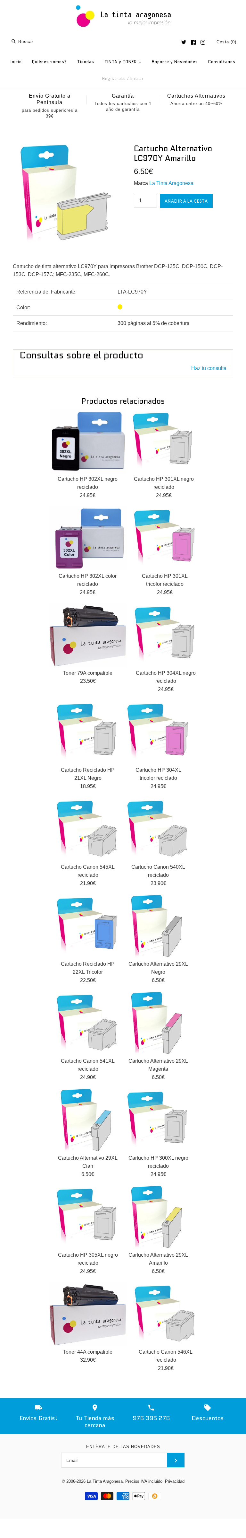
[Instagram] (203, 42)
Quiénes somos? (49, 62)
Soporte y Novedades (175, 62)
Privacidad (174, 1481)
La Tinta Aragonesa (171, 183)
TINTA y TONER (123, 62)
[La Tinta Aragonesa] (123, 4)
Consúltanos (221, 62)
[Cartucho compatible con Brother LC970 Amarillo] (62, 147)
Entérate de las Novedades (123, 1446)
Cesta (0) (226, 42)
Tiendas (85, 62)
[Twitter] (183, 42)
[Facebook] (193, 42)
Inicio (16, 62)
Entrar (137, 78)
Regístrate (114, 78)
